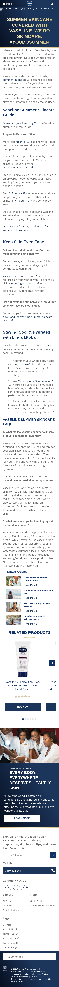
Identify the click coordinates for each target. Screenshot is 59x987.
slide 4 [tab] (30, 719)
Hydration (21, 364)
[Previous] (7, 663)
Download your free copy (18, 123)
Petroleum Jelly (23, 200)
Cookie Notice (9, 943)
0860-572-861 (13, 870)
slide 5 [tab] (33, 719)
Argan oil (21, 141)
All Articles (8, 905)
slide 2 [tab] (25, 719)
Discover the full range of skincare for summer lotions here (25, 228)
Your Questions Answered (42, 905)
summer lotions (12, 79)
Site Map (7, 924)
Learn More (27, 819)
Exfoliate (17, 193)
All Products (8, 901)
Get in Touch (36, 901)
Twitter (12, 887)
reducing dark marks (23, 283)
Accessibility (9, 929)
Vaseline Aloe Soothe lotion (34, 381)
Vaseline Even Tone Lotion (18, 276)
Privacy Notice (9, 938)
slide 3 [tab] (28, 719)
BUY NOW (22, 707)
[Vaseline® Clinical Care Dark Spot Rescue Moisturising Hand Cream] (22, 659)
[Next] (52, 663)
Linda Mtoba (47, 345)
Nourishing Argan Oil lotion (19, 167)
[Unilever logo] (5, 968)
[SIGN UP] (52, 854)
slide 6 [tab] (35, 719)
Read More (31, 585)
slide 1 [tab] (23, 719)
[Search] (52, 3)
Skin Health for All (11, 910)
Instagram (19, 887)
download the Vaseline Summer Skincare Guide (27, 318)
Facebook (6, 887)
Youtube (26, 887)
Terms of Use (9, 933)
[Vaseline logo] (29, 3)
